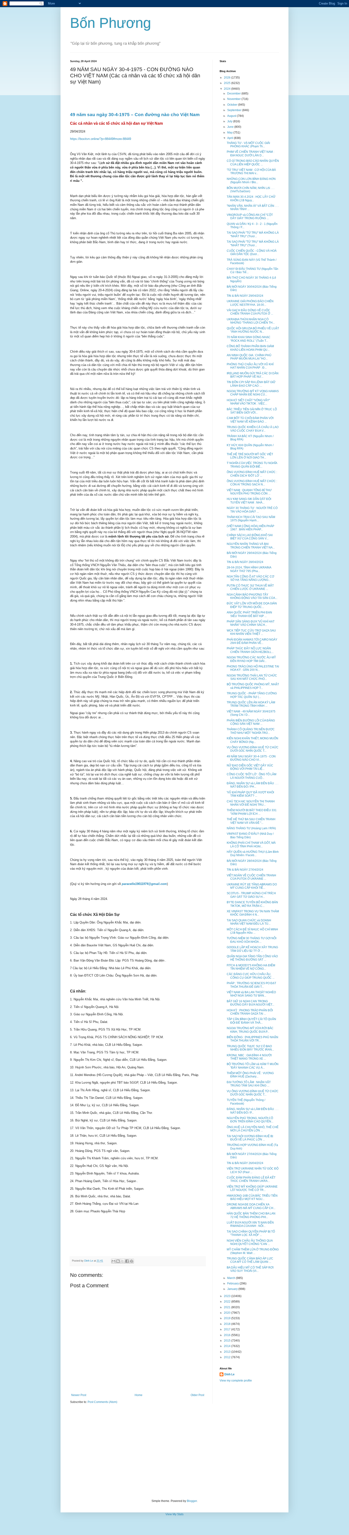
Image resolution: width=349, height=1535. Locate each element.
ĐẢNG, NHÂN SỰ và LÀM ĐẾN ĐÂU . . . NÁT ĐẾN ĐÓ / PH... (252, 785)
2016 (227, 1335)
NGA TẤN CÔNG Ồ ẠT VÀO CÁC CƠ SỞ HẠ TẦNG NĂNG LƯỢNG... (250, 578)
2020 (227, 1312)
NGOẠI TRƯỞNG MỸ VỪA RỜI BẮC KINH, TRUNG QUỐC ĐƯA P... (250, 1030)
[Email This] (113, 1261)
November (234, 99)
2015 (227, 1340)
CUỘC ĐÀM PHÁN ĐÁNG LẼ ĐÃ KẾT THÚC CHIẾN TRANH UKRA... (251, 1179)
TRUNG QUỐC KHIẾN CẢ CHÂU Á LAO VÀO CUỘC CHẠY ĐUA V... (252, 428)
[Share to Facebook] (127, 1261)
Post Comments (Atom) (102, 1402)
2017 (227, 1329)
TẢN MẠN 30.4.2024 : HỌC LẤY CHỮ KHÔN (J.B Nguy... (251, 198)
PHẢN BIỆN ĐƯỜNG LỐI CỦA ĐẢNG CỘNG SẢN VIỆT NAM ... (251, 722)
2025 (227, 83)
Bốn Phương (110, 23)
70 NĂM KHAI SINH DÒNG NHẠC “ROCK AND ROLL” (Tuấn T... (248, 339)
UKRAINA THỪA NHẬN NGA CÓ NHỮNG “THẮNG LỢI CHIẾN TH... (251, 321)
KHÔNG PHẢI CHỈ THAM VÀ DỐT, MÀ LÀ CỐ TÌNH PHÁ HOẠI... (251, 844)
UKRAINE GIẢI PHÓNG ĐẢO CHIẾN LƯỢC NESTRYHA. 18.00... (250, 303)
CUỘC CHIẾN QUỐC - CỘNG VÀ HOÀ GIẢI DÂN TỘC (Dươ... (252, 252)
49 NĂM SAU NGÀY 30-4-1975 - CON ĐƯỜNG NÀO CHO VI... (251, 758)
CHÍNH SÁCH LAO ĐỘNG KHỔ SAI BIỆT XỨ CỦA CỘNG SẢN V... (250, 536)
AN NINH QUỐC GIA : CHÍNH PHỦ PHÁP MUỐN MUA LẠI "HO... (249, 357)
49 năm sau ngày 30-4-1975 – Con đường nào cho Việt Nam (135, 114)
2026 (227, 77)
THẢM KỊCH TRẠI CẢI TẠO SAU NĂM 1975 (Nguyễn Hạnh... (251, 518)
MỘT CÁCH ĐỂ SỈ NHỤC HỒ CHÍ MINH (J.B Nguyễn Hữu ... (252, 931)
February (233, 1283)
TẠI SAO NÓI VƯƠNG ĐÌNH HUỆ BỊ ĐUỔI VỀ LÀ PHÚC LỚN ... (250, 1138)
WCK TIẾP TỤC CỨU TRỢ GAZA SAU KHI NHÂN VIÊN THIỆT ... (251, 632)
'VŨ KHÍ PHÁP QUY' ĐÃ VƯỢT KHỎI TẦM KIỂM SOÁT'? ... (250, 794)
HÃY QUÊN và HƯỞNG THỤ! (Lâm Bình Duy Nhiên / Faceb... (253, 853)
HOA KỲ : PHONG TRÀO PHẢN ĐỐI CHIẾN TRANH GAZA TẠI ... (250, 1012)
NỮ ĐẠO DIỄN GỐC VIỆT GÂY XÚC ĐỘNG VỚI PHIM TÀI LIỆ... (250, 767)
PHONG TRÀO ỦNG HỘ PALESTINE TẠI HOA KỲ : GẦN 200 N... (253, 668)
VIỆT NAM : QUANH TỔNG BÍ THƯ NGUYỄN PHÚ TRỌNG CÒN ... (249, 492)
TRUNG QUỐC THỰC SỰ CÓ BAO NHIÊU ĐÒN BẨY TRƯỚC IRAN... (250, 1048)
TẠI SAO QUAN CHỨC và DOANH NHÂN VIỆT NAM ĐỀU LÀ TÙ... (249, 922)
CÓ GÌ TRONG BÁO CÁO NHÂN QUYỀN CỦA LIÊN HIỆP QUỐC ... (253, 162)
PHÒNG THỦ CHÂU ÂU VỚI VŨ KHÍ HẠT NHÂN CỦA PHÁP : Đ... (250, 366)
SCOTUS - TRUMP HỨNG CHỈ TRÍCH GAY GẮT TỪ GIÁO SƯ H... (251, 895)
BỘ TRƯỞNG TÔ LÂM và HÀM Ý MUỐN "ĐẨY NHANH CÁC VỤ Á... (252, 1065)
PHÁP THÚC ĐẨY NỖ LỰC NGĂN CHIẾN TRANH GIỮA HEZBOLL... (250, 650)
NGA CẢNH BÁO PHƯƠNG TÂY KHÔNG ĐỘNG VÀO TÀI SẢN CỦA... (252, 596)
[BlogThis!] (118, 1261)
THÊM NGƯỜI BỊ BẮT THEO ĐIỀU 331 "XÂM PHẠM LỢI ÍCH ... (252, 812)
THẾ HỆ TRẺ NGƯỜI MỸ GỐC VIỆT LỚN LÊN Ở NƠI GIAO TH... (250, 456)
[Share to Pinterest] (131, 1261)
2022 (227, 1301)
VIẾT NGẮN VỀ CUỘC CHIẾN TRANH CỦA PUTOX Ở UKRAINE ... (251, 877)
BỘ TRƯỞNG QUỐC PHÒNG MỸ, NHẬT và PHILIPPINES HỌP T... (253, 686)
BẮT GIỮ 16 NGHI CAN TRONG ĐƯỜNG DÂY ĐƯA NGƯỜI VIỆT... (250, 1003)
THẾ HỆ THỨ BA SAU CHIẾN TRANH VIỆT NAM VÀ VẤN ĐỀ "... (251, 821)
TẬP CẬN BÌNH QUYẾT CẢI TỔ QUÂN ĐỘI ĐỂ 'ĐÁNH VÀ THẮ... (251, 1020)
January (232, 1289)
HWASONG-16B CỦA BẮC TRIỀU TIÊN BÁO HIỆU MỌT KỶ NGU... (252, 1197)
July (230, 121)
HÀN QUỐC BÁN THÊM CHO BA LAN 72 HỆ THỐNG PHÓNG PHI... (251, 1215)
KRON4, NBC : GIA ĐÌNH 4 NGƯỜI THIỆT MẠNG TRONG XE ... (249, 1057)
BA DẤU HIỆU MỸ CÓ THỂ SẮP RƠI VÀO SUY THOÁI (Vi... (250, 1269)
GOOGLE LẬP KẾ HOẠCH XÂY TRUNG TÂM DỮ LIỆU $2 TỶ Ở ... (252, 949)
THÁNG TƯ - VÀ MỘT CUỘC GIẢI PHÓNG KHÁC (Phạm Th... (248, 144)
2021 (227, 1307)
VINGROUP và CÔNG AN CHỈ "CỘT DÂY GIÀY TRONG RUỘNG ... (250, 216)
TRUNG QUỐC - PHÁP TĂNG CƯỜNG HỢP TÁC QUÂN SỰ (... (252, 695)
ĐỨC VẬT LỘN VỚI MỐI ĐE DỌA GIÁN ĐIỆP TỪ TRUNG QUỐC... (252, 605)
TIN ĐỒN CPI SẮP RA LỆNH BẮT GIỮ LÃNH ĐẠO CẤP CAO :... (251, 383)
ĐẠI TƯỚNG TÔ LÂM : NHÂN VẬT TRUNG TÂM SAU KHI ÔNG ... (249, 1084)
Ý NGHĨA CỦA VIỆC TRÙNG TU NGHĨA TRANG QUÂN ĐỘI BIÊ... (252, 464)
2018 (227, 1324)
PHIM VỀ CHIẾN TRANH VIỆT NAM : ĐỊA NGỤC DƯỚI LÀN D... (250, 153)
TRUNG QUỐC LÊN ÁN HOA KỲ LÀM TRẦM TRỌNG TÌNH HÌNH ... (251, 704)
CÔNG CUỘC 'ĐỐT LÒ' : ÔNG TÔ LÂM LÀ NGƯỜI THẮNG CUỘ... (251, 776)
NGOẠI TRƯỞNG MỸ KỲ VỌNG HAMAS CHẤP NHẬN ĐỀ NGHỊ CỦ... (253, 393)
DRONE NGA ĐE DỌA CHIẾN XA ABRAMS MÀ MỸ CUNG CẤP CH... (251, 1206)
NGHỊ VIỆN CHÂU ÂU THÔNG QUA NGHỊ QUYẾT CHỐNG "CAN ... (250, 1242)
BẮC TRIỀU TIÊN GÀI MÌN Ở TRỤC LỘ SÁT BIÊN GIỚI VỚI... (252, 411)
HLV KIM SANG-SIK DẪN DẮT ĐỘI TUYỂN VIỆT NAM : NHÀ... (249, 500)
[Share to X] (122, 1261)
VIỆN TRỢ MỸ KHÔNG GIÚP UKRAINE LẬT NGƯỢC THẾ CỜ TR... (252, 1188)
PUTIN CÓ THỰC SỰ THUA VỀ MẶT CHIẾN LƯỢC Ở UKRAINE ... (250, 587)
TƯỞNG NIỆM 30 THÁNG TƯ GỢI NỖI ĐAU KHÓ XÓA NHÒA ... (251, 940)
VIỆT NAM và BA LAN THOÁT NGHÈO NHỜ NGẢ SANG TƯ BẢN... (251, 994)
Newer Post (78, 1395)
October (232, 104)
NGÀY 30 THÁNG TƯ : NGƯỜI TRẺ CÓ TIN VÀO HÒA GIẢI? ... (252, 509)
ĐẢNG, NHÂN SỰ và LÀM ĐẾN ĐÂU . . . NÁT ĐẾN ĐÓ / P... (252, 1110)
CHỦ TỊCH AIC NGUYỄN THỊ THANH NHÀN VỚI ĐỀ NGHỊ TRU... (251, 803)
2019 (227, 1318)
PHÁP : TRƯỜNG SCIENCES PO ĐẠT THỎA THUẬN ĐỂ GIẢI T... (251, 985)
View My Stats (174, 1514)
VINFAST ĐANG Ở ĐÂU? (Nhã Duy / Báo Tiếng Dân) (250, 835)
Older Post (197, 1395)
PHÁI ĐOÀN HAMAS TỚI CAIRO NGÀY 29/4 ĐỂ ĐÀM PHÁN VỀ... (252, 641)
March (231, 1278)
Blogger (192, 1501)
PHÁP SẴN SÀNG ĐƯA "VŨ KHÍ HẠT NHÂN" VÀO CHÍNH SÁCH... (250, 623)
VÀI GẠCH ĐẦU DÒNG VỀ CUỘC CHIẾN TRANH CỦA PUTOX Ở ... (250, 312)
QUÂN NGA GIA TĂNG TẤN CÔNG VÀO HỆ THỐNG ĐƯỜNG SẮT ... (252, 958)
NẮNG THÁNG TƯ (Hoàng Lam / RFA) (251, 828)
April (230, 138)
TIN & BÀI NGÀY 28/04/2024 (245, 562)
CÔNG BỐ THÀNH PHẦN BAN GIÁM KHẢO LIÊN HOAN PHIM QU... (250, 348)
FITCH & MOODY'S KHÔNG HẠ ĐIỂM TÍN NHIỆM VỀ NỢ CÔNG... (251, 967)
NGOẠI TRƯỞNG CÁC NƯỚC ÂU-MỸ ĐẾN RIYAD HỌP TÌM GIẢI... (251, 659)
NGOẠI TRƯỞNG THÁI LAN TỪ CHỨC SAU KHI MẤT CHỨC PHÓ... (252, 677)
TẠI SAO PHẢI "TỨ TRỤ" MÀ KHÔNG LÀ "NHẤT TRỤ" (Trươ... (253, 234)
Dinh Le (89, 1260)
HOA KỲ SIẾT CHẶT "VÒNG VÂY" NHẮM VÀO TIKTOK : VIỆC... (248, 402)
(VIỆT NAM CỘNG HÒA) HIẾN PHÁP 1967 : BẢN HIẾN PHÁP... (250, 527)
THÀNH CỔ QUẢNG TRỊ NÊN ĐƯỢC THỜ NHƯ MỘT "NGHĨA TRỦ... (251, 731)
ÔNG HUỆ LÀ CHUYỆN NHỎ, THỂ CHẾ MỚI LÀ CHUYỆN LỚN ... (252, 1128)
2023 (227, 1296)
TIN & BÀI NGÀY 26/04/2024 (245, 1163)
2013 (227, 1351)
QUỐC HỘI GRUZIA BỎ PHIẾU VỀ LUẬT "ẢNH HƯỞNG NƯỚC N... (253, 330)
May (230, 132)
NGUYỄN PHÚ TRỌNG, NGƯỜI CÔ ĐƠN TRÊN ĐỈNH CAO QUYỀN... (250, 1119)
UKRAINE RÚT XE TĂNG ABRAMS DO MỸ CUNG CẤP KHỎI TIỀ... (252, 886)
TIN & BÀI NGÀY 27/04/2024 (245, 869)
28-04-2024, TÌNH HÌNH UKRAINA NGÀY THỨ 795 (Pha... (249, 569)
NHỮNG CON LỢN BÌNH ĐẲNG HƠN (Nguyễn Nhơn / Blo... (251, 180)
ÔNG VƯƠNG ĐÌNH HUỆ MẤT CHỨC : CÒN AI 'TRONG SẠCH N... (252, 482)
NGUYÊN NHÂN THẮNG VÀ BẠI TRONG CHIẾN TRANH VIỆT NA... (251, 545)
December (234, 93)
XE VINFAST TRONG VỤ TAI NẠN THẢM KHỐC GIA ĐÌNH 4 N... (253, 913)
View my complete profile (236, 1380)
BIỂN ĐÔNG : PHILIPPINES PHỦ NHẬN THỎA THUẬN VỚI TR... (252, 1039)
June (230, 126)
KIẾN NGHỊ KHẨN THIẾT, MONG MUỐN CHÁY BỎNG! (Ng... (252, 740)
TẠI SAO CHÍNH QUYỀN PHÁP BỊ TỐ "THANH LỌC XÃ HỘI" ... (251, 1233)
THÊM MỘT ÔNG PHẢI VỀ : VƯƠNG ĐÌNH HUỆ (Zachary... (250, 1074)
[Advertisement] (174, 1451)
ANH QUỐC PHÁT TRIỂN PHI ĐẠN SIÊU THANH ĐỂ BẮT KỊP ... (249, 614)
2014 (227, 1346)
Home (138, 1395)
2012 (227, 1357)
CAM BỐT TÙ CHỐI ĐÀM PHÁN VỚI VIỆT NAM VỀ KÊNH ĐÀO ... (250, 419)
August (232, 116)
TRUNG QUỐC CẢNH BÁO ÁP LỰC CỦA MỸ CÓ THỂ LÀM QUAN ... (250, 1260)
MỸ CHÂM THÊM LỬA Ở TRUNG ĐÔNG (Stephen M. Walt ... (253, 1251)
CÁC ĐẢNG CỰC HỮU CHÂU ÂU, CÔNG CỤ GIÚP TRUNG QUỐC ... (250, 975)
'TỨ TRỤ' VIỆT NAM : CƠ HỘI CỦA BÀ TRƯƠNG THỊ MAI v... (251, 171)
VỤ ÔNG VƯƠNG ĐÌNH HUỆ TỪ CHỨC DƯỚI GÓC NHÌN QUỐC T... (252, 749)
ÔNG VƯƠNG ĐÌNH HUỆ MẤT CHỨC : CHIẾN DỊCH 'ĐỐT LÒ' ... (252, 473)
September (234, 110)
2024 (227, 88)
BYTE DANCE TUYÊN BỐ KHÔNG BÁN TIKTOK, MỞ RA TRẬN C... (252, 904)
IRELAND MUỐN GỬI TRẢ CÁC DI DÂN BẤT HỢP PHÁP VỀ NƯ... (252, 375)
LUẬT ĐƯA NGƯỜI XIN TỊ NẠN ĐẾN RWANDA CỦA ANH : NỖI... (250, 1224)
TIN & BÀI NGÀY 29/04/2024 (245, 295)
